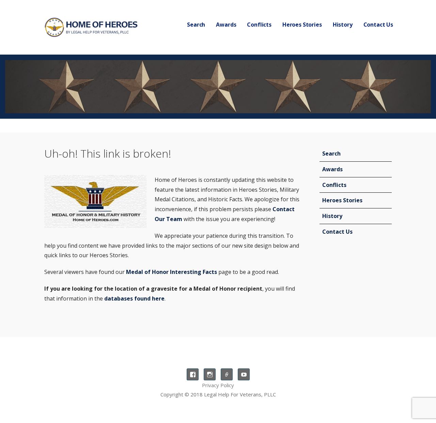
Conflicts (259, 24)
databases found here (134, 298)
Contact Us (378, 24)
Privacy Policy (218, 385)
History (332, 216)
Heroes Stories (302, 24)
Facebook (193, 374)
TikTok (227, 374)
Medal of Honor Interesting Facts (171, 272)
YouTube (244, 374)
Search (196, 24)
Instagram (210, 374)
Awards (226, 24)
